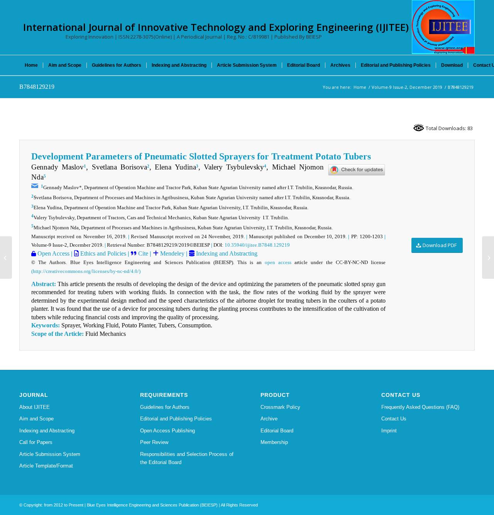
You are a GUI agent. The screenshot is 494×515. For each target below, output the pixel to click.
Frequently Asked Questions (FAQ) (420, 407)
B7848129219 (36, 86)
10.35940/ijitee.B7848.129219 (257, 245)
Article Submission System (49, 454)
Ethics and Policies (102, 253)
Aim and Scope (36, 419)
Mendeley (171, 253)
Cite (143, 253)
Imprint (389, 431)
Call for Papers (35, 442)
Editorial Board (277, 431)
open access (278, 262)
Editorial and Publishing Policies (176, 419)
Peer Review (154, 442)
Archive (269, 419)
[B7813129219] (6, 257)
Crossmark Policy (280, 407)
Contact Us (393, 419)
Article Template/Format (46, 466)
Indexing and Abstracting (226, 253)
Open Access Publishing (167, 431)
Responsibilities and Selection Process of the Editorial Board (186, 458)
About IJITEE (34, 407)
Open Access (52, 253)
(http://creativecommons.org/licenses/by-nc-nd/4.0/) (85, 271)
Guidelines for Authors (164, 407)
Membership (274, 442)
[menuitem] (31, 65)
